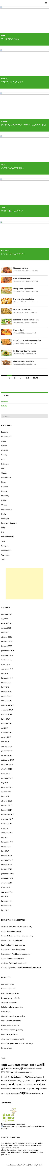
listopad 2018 (6, 755)
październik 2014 (7, 874)
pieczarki (33, 1081)
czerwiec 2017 (7, 833)
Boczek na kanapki (14, 931)
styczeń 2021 (6, 637)
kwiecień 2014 (7, 901)
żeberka (39, 1093)
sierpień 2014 (6, 883)
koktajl (32, 1069)
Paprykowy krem (18, 949)
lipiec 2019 (5, 719)
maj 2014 (4, 896)
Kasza (3, 482)
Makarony (5, 251)
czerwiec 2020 (7, 669)
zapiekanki (34, 1152)
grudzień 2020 (6, 641)
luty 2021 (5, 632)
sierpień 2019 (6, 714)
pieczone (41, 1080)
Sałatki (4, 406)
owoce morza (15, 1081)
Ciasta (3, 165)
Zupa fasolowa (10, 39)
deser (26, 1064)
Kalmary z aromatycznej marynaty (20, 936)
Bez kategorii (6, 436)
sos (3, 1088)
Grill (2, 468)
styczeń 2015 (6, 864)
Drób (3, 459)
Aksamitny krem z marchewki (12, 1039)
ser (34, 1084)
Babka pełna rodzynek (17, 963)
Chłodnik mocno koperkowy (12, 1030)
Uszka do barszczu (12, 254)
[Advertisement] (24, 583)
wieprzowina (41, 1088)
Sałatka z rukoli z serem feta (26, 320)
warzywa (28, 1088)
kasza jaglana (16, 1152)
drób (32, 1064)
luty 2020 (5, 687)
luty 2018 (5, 796)
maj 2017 (4, 837)
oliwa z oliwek (39, 1077)
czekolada (11, 1065)
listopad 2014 (6, 869)
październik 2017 (7, 814)
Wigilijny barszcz (12, 211)
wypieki (6, 1093)
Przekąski (5, 518)
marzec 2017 (6, 846)
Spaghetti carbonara (22, 309)
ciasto (4, 1064)
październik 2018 (7, 760)
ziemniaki (15, 1093)
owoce (5, 1080)
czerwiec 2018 (7, 778)
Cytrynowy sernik (12, 168)
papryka (22, 1081)
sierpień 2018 (6, 769)
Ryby (3, 527)
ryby (25, 1084)
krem (4, 1072)
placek (3, 1084)
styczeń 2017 (6, 855)
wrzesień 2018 (7, 764)
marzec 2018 (6, 792)
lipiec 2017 (5, 828)
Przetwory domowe (9, 523)
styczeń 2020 (6, 691)
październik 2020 (7, 651)
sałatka (29, 1085)
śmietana (31, 1093)
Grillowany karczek (21, 278)
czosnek (19, 1064)
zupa (23, 1092)
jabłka (17, 1068)
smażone (40, 1084)
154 (27, 378)
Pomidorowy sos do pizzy (21, 954)
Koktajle (4, 486)
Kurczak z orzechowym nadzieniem (23, 125)
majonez (21, 1072)
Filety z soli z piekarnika (23, 288)
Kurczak (4, 122)
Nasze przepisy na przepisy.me (13, 1124)
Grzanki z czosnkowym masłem (27, 340)
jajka (22, 1068)
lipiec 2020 (5, 664)
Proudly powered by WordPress (17, 1165)
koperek (38, 1068)
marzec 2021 (6, 628)
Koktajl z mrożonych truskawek (29, 968)
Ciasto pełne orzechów (23, 361)
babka (15, 1145)
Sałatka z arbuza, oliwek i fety (20, 927)
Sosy (3, 541)
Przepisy (4, 401)
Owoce (4, 505)
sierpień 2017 (6, 824)
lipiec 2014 (5, 887)
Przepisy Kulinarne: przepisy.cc (20, 2)
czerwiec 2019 (7, 723)
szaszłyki (9, 1089)
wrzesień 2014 (7, 878)
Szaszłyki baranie (12, 82)
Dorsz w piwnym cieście (23, 299)
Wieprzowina (6, 550)
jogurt (27, 1068)
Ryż (2, 532)
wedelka (4, 927)
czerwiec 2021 (7, 614)
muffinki (21, 1143)
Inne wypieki (6, 477)
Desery (4, 455)
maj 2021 (4, 619)
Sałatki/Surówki (7, 537)
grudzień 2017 (6, 805)
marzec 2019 (6, 737)
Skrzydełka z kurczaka (15, 958)
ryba (20, 1084)
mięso (26, 1076)
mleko (32, 1077)
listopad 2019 (6, 701)
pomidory (12, 1084)
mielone (8, 1143)
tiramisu (26, 1152)
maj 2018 (4, 783)
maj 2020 (4, 673)
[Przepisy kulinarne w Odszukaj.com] (15, 1126)
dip (10, 1145)
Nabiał (3, 500)
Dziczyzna (5, 464)
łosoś (35, 1143)
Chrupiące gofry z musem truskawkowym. (17, 1043)
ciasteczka (22, 1150)
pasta (28, 1081)
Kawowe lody (6, 1048)
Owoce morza (6, 509)
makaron (28, 1072)
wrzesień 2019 (7, 710)
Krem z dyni (18, 330)
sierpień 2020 (6, 660)
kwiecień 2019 (7, 732)
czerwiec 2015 (7, 860)
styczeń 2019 (6, 746)
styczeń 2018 (6, 801)
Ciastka (4, 446)
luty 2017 (5, 851)
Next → (36, 378)
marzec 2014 (6, 905)
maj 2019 (4, 728)
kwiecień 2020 (7, 678)
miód (19, 1077)
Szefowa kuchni (7, 945)
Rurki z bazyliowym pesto (24, 351)
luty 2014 (5, 910)
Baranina (4, 79)
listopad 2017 (6, 810)
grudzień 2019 (6, 696)
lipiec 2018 (5, 773)
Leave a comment (32, 271)
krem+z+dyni (31, 1145)
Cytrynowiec (20, 945)
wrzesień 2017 (7, 819)
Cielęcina (4, 450)
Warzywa (4, 546)
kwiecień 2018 (7, 787)
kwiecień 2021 (7, 623)
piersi (15, 1143)
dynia (37, 1065)
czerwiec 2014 (7, 892)
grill (42, 1064)
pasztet (13, 1150)
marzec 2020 (6, 682)
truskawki (17, 1089)
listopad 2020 (6, 646)
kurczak (12, 1072)
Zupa (3, 36)
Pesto (3, 514)
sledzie (21, 1145)
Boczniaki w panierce (9, 1034)
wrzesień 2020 (7, 655)
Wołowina (5, 555)
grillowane (8, 1068)
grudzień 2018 (6, 751)
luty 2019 (5, 742)
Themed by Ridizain (35, 1165)
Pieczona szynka (20, 268)
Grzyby (4, 473)
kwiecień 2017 (7, 842)
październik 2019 (7, 705)
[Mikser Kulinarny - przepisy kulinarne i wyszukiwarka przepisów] (9, 1115)
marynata (9, 1076)
